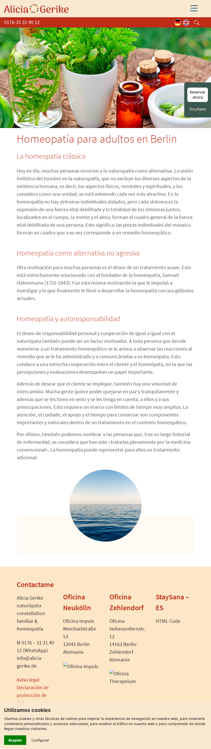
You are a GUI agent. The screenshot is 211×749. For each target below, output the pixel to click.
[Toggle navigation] (194, 8)
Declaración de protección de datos (33, 695)
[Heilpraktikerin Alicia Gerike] (36, 8)
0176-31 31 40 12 (22, 22)
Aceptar (15, 740)
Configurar (40, 740)
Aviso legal (28, 679)
